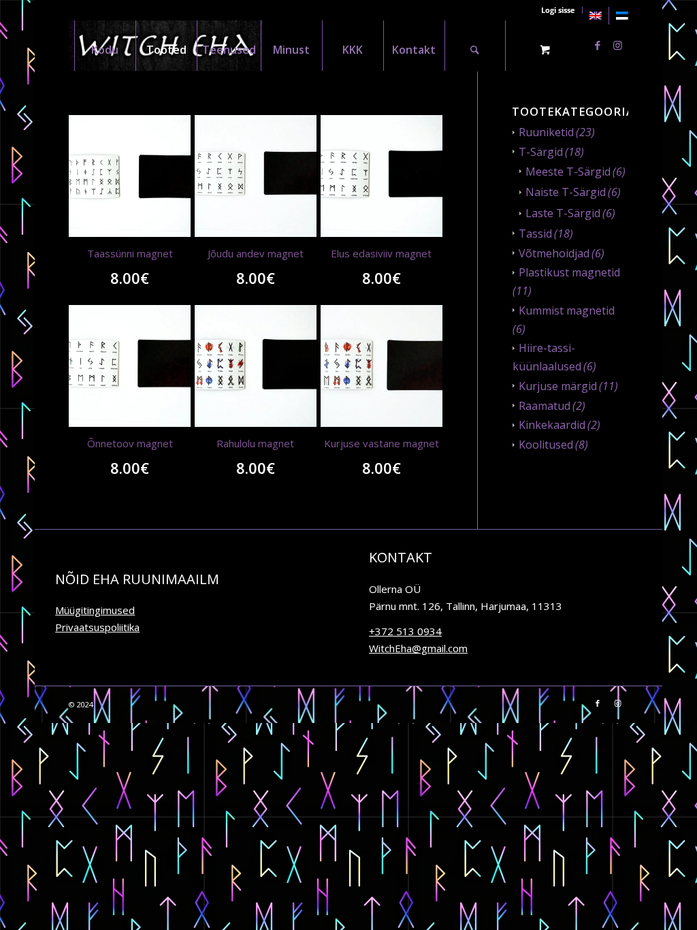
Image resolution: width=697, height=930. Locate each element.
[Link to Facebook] (597, 45)
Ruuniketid (546, 132)
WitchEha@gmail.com (418, 648)
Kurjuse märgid (558, 386)
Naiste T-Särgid (565, 192)
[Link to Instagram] (618, 45)
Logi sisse (558, 10)
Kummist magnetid (567, 310)
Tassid (535, 233)
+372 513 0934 (405, 631)
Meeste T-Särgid (568, 171)
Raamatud (544, 405)
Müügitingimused (95, 610)
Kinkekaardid (552, 424)
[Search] (475, 45)
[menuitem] (595, 16)
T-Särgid (541, 151)
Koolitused (546, 444)
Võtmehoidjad (554, 253)
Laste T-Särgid (562, 213)
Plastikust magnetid (569, 272)
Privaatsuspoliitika (97, 627)
